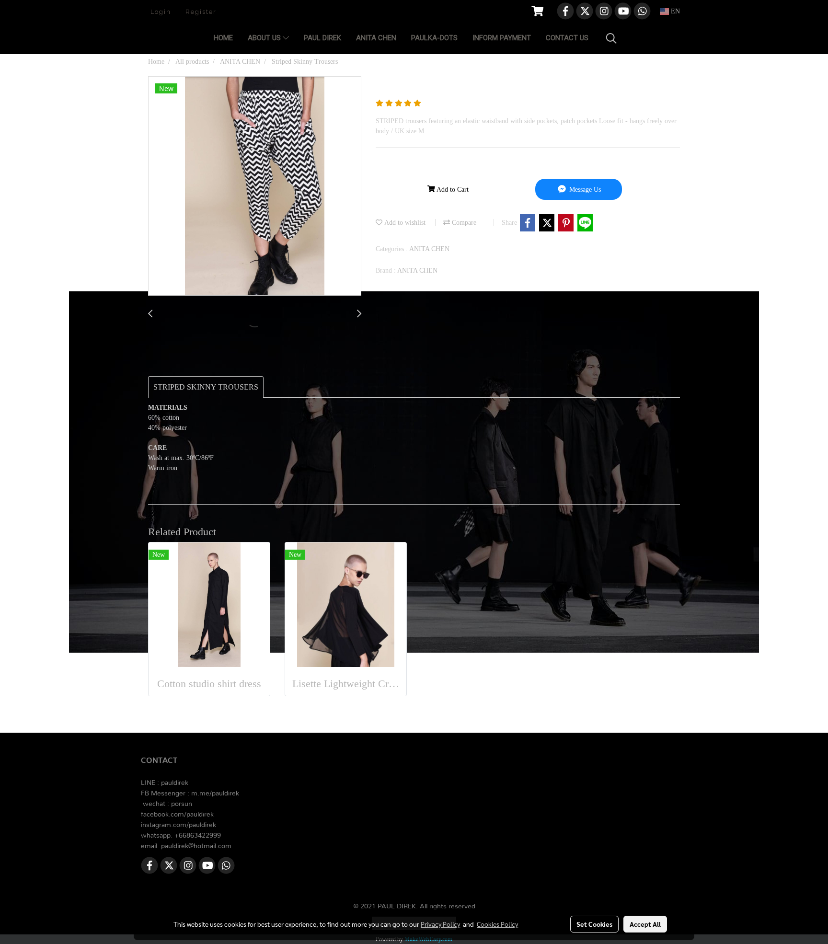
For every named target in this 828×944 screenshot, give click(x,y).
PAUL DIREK (322, 38)
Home (223, 38)
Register (201, 11)
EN (674, 11)
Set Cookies (594, 924)
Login (160, 11)
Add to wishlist (404, 222)
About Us (265, 38)
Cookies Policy (497, 924)
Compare (463, 222)
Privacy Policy (440, 924)
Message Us (584, 189)
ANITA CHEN (376, 38)
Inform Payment (501, 38)
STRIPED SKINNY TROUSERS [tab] (205, 387)
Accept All (645, 924)
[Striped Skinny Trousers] (255, 186)
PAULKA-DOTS (434, 38)
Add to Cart (452, 189)
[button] (611, 38)
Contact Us (567, 38)
